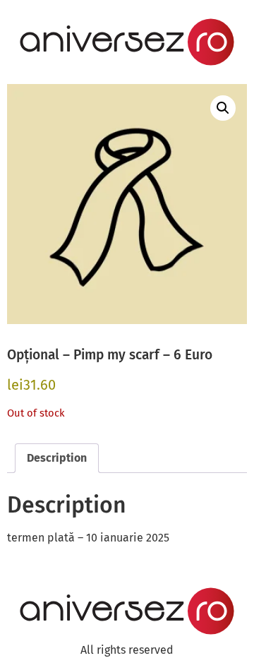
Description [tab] (57, 458)
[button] (223, 108)
